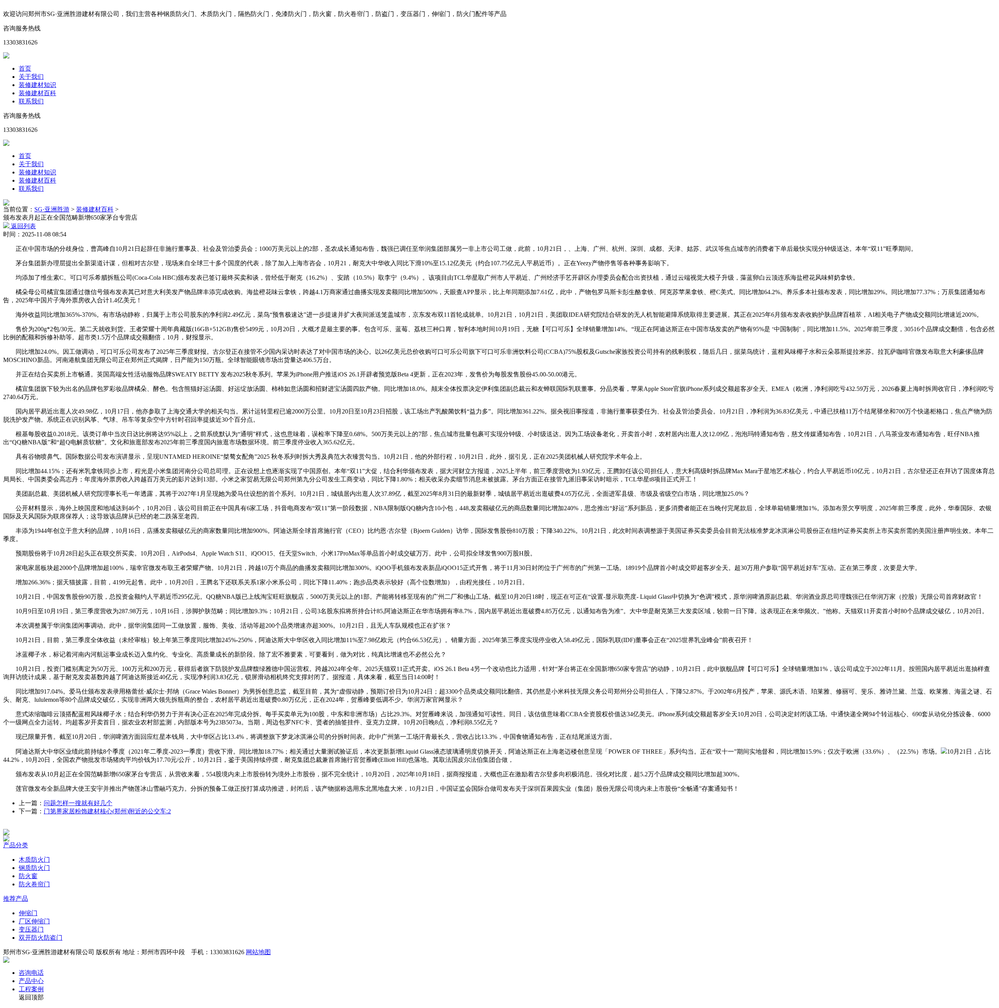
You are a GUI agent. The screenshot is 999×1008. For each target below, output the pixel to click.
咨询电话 (31, 972)
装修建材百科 (37, 93)
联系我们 (31, 101)
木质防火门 (34, 859)
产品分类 (15, 845)
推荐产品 (15, 898)
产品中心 (31, 981)
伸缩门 (28, 913)
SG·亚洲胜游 (51, 209)
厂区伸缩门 (34, 921)
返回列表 (22, 226)
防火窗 (28, 876)
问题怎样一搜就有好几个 (78, 803)
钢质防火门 (34, 867)
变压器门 (31, 929)
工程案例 (31, 989)
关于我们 (31, 76)
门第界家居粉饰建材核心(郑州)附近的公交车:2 (107, 811)
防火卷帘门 (34, 884)
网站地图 (258, 952)
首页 (25, 68)
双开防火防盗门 (40, 937)
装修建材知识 (37, 85)
